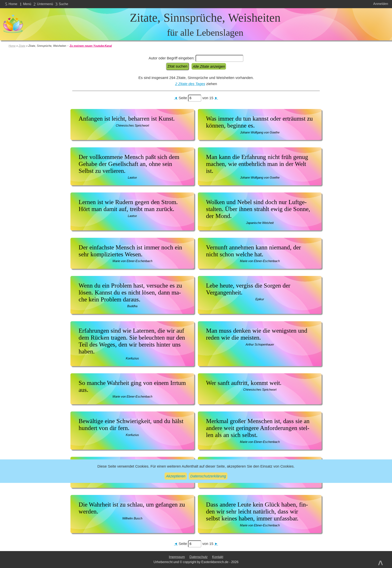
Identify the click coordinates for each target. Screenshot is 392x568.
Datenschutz (198, 557)
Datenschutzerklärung (208, 476)
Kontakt (217, 557)
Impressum (177, 557)
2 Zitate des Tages (190, 84)
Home (12, 45)
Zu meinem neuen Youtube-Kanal (91, 45)
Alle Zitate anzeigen (209, 66)
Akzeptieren (175, 476)
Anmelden (380, 4)
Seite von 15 (196, 98)
